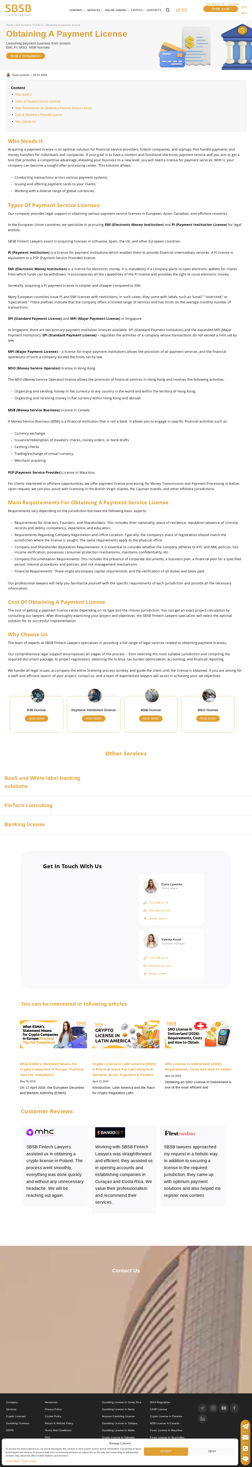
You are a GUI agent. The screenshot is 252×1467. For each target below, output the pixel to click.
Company (12, 1402)
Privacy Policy (29, 1460)
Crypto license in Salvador (118, 1437)
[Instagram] (213, 1408)
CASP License (158, 1409)
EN (244, 7)
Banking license (24, 824)
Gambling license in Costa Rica (121, 1402)
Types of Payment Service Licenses (38, 101)
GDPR (10, 1430)
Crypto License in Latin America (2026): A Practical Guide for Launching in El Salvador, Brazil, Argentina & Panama (124, 1069)
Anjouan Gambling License (118, 1416)
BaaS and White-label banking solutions (42, 782)
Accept (166, 1451)
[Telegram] (178, 10)
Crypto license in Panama (166, 1416)
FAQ (47, 1437)
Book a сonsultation (26, 56)
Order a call (221, 9)
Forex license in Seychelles (167, 1437)
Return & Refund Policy (59, 1423)
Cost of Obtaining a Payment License (38, 114)
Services (11, 1409)
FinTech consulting (28, 805)
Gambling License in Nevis (118, 1409)
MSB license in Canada (164, 1423)
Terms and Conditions (58, 1430)
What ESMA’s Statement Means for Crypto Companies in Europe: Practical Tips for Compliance (52, 1069)
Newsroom (51, 1402)
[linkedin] (202, 1418)
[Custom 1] (184, 10)
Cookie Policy (13, 1460)
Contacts (154, 10)
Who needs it (23, 94)
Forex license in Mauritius (166, 1430)
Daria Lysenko (21, 74)
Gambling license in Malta (118, 1430)
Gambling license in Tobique (119, 1423)
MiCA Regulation (160, 1402)
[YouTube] (223, 1408)
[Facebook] (234, 1408)
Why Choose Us (25, 121)
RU (244, 13)
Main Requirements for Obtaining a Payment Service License (53, 107)
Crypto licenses (16, 1416)
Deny (212, 1451)
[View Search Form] (167, 10)
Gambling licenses (17, 1423)
